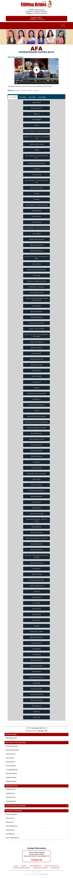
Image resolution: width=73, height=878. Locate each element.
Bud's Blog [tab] (22, 97)
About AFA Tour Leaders (36, 433)
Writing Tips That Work (40, 868)
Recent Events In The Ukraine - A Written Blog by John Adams (36, 257)
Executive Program (36, 597)
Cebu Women (10, 758)
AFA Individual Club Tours (36, 532)
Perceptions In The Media (36, 700)
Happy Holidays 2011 (37, 526)
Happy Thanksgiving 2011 (36, 544)
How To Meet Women (12, 837)
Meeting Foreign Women (36, 496)
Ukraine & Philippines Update (36, 292)
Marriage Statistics (36, 648)
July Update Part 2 (36, 382)
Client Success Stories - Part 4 (36, 359)
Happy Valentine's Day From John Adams (36, 473)
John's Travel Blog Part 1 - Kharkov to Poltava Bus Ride (36, 228)
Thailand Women (11, 777)
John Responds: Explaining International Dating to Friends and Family (36, 299)
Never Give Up (36, 591)
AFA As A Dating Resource (36, 660)
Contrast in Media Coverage (36, 563)
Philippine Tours (11, 789)
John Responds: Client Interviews (36, 490)
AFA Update (36, 625)
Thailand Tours (10, 793)
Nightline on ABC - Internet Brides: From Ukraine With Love (36, 137)
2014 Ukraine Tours (36, 222)
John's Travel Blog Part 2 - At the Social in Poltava (36, 205)
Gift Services (10, 822)
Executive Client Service (36, 445)
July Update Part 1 (36, 399)
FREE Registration (11, 738)
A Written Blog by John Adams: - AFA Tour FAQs (36, 538)
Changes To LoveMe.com (36, 347)
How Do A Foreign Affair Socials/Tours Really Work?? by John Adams (36, 335)
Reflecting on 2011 (36, 507)
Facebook (17, 90)
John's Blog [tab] (12, 97)
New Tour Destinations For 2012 (36, 439)
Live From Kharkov (36, 264)
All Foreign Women (12, 746)
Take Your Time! (36, 717)
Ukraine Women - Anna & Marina (36, 287)
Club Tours (36, 125)
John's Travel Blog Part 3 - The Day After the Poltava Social (36, 181)
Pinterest (24, 90)
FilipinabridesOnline (43, 874)
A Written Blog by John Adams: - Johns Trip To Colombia (36, 520)
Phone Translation (11, 814)
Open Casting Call (36, 305)
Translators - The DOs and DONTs (36, 328)
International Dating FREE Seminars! (36, 163)
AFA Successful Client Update (36, 513)
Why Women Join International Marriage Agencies (36, 422)
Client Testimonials (36, 706)
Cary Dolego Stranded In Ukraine (36, 580)
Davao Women (10, 762)
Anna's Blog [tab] (41, 97)
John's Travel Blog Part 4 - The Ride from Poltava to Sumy (36, 156)
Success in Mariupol (36, 353)
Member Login (55, 868)
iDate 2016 (36, 193)
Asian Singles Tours (36, 866)
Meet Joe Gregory (36, 102)
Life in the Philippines (36, 210)
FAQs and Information (51, 866)
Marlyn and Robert (36, 119)
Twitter (30, 90)
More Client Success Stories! (36, 694)
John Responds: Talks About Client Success (36, 281)
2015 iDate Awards (36, 654)
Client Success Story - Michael (36, 144)
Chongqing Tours (11, 801)
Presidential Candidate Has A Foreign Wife (36, 427)
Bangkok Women (11, 781)
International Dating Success (36, 250)
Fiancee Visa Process (36, 174)
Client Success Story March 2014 (36, 239)
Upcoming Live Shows (36, 643)
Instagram (36, 90)
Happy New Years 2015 (36, 108)
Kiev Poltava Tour (36, 620)
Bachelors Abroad (36, 608)
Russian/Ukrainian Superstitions (36, 323)
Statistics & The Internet (36, 485)
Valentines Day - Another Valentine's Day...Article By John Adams (37, 556)
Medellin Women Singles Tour (36, 342)
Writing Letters (36, 462)
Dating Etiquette (36, 683)
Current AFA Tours (36, 502)
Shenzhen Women (11, 773)
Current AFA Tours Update (36, 450)
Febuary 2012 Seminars (36, 456)
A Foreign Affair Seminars (36, 317)
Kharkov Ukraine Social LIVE (36, 245)
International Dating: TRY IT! (36, 188)
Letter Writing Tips (11, 826)
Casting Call (36, 387)
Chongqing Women (12, 769)
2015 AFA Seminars (36, 671)
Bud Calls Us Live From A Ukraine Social (36, 393)
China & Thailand (37, 233)
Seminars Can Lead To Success (36, 677)
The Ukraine (36, 199)
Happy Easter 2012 (36, 370)
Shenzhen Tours (10, 797)
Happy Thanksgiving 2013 (36, 311)
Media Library (10, 830)
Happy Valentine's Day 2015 (36, 637)
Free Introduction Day (36, 467)
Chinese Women (11, 765)
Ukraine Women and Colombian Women (36, 269)
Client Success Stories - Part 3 (36, 549)
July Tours (36, 410)
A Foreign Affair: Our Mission (36, 631)
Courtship (36, 150)
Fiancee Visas (10, 818)
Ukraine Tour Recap (36, 376)
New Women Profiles (12, 750)
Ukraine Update (36, 275)
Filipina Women (11, 754)
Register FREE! (36, 18)
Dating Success (36, 711)
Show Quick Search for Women (15, 805)
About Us (24, 866)
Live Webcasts (10, 834)
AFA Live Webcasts (36, 614)
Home (16, 866)
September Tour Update (36, 364)
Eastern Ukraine (36, 479)
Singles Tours (36, 113)
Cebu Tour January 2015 (36, 688)
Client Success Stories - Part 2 (36, 585)
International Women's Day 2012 (36, 405)
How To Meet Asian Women (21, 868)
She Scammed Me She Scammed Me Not (36, 416)
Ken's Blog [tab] (32, 97)
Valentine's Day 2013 (36, 574)
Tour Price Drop (36, 603)
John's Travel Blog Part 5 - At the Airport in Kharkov (36, 131)
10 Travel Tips (36, 169)
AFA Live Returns (37, 568)
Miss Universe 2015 (36, 216)
